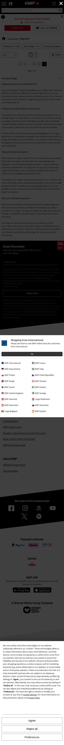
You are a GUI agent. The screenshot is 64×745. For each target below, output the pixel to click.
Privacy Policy (34, 697)
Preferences (32, 737)
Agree (32, 720)
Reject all (32, 728)
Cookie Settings (30, 694)
